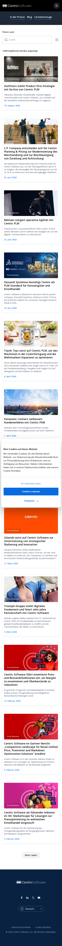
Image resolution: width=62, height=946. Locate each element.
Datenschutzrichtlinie (21, 927)
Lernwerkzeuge (43, 17)
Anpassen (29, 501)
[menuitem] (21, 927)
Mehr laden (31, 855)
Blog (29, 17)
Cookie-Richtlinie (43, 927)
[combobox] (34, 909)
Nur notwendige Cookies (31, 484)
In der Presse (17, 17)
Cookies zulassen (31, 491)
